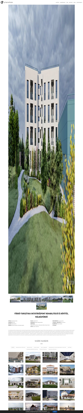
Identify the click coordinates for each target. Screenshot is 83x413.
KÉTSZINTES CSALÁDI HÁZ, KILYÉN (33, 382)
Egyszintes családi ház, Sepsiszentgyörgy (67, 370)
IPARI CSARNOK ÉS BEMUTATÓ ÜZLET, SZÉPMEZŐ (16, 408)
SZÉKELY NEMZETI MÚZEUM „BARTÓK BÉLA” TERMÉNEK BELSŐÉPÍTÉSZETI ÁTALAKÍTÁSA (67, 357)
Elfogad (55, 411)
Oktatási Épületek (43, 349)
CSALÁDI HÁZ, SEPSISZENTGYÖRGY (16, 382)
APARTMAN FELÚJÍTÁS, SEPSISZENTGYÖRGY (67, 382)
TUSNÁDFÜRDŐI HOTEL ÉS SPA (15, 370)
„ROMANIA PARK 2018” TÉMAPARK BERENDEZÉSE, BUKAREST (67, 408)
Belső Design (29, 347)
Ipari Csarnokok (44, 347)
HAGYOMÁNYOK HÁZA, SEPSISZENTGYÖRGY (33, 370)
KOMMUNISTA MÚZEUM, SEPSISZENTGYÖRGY (50, 395)
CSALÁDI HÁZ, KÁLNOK (50, 382)
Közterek (69, 347)
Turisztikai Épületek (52, 349)
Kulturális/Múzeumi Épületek (32, 349)
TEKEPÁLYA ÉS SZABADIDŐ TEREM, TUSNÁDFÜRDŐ (33, 408)
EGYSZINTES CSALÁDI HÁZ (33, 395)
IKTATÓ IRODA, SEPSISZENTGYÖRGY (15, 395)
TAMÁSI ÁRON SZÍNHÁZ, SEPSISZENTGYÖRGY (50, 370)
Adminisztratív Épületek (20, 347)
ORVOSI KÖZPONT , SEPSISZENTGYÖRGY (50, 357)
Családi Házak (36, 347)
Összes (13, 347)
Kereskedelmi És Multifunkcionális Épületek (57, 347)
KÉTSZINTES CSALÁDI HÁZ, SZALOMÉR (50, 408)
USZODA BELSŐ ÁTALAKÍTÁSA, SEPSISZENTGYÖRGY (16, 357)
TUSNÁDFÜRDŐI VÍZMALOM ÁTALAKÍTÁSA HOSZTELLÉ (67, 395)
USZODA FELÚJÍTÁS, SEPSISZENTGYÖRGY (33, 357)
